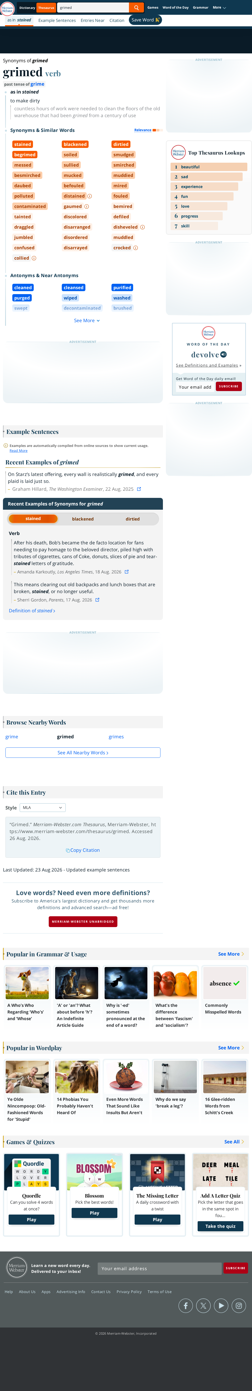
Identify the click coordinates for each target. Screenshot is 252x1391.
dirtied (133, 519)
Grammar (200, 7)
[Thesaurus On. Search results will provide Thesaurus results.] (37, 7)
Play (31, 1219)
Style (11, 808)
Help (9, 1291)
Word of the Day (176, 7)
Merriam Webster (16, 1267)
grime (37, 84)
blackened (83, 519)
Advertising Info (72, 1291)
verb (53, 73)
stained (33, 518)
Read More (19, 450)
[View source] (139, 489)
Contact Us (101, 1291)
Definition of (30, 610)
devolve (205, 354)
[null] (223, 354)
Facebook (185, 1305)
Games (152, 7)
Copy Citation (85, 850)
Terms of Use (160, 1291)
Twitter (203, 1305)
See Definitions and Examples (207, 365)
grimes (116, 736)
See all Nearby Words (81, 752)
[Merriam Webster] (208, 333)
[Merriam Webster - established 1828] (7, 7)
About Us (28, 1291)
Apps (47, 1291)
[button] (219, 8)
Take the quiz (220, 1226)
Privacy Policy (130, 1291)
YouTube (221, 1305)
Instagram (239, 1305)
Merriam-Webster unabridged (83, 921)
